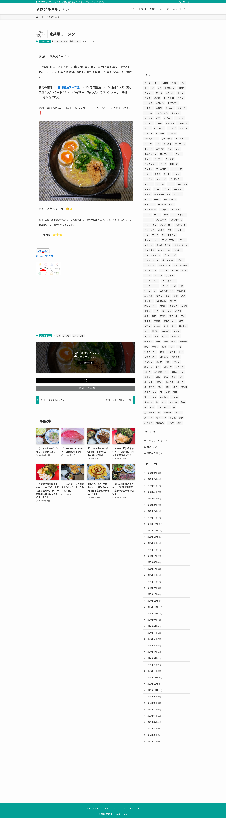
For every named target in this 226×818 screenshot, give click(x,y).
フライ (155, 234)
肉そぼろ (179, 366)
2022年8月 (153, 722)
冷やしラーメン (163, 295)
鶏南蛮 (173, 417)
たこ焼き (179, 118)
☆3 (56, 41)
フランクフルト (169, 240)
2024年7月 (153, 632)
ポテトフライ (168, 260)
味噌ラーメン (150, 305)
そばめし (168, 118)
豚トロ (180, 382)
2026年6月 (153, 485)
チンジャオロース (166, 204)
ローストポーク (151, 285)
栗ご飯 (155, 331)
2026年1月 (153, 517)
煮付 (146, 346)
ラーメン (63, 41)
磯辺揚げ (176, 356)
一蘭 (174, 285)
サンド (167, 174)
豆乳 (181, 376)
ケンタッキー (150, 163)
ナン (166, 214)
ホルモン (178, 250)
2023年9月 (153, 696)
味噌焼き (174, 305)
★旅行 (175, 82)
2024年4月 (153, 651)
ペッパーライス (163, 245)
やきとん (183, 128)
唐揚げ (147, 311)
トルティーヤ (150, 209)
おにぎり (148, 103)
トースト (175, 209)
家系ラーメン (75, 41)
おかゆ (157, 98)
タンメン (178, 194)
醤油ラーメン (150, 397)
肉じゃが (168, 366)
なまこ (147, 128)
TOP (88, 808)
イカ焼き (167, 143)
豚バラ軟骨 (149, 387)
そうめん (148, 118)
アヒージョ (167, 138)
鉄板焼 (175, 397)
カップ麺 (160, 148)
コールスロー (162, 169)
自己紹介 (97, 808)
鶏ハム (178, 412)
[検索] (188, 1)
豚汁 (168, 387)
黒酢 (179, 422)
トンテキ (164, 209)
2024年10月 (154, 613)
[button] (85, 380)
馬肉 (152, 407)
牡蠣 (162, 351)
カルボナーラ (166, 153)
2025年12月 (154, 523)
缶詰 (158, 366)
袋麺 (166, 376)
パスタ (161, 229)
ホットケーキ (164, 250)
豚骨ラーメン (150, 392)
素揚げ (176, 361)
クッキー (158, 158)
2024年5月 (153, 645)
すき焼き (175, 113)
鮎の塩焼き (149, 412)
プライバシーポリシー (130, 808)
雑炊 (164, 402)
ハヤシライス (176, 219)
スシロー (148, 184)
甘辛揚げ (172, 351)
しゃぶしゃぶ (162, 113)
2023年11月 (154, 683)
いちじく (170, 92)
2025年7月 (153, 555)
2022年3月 (153, 734)
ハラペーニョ (150, 224)
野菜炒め (164, 397)
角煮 (173, 376)
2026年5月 (153, 491)
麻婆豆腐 (160, 422)
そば (158, 118)
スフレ (171, 184)
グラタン (170, 158)
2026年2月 (153, 511)
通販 (175, 392)
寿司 (181, 321)
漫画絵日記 (154, 453)
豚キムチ (170, 382)
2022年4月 (153, 728)
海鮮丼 (147, 336)
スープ (147, 189)
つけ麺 (159, 123)
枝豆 (146, 331)
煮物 (164, 346)
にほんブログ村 (44, 256)
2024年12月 (154, 600)
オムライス (180, 143)
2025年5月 (153, 568)
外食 (152, 447)
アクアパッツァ (151, 138)
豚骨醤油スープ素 (69, 87)
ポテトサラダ (170, 255)
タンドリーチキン (162, 194)
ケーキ (163, 163)
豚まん (159, 382)
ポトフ (181, 260)
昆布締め (183, 326)
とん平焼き (182, 123)
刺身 (183, 295)
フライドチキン (169, 234)
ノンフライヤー (178, 214)
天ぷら (163, 316)
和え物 (184, 305)
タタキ (147, 194)
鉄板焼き (148, 402)
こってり (148, 113)
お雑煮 (159, 108)
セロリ (157, 189)
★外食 (165, 82)
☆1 (182, 82)
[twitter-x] (180, 1)
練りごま (148, 366)
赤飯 (168, 392)
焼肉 (166, 341)
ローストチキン (151, 280)
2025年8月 (153, 549)
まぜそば (172, 128)
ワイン (165, 285)
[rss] (184, 1)
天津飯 (147, 321)
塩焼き (178, 311)
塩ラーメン (167, 311)
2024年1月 (153, 670)
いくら (159, 92)
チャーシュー (170, 199)
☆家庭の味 (170, 87)
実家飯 (157, 321)
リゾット (170, 275)
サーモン (148, 179)
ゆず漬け (160, 133)
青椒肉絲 (173, 402)
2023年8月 (153, 702)
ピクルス (180, 229)
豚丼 (160, 387)
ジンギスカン (176, 179)
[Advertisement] (85, 302)
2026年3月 (153, 504)
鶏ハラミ (148, 417)
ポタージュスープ (152, 255)
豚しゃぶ (148, 382)
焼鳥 (173, 341)
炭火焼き (175, 336)
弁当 (166, 326)
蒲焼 (158, 376)
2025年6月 (153, 562)
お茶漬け (148, 108)
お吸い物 (160, 103)
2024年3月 (153, 658)
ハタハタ (148, 219)
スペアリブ (182, 184)
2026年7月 (153, 479)
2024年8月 (153, 626)
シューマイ (161, 179)
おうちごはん (45, 41)
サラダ (157, 174)
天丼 (183, 316)
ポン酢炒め (149, 265)
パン (170, 229)
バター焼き (149, 229)
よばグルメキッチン (52, 9)
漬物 (156, 336)
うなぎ (147, 98)
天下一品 (173, 316)
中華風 (147, 290)
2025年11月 (154, 530)
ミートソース (150, 270)
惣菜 (173, 326)
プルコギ (148, 245)
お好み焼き (173, 103)
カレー (179, 153)
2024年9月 (153, 619)
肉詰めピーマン (161, 371)
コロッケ (174, 163)
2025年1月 (153, 594)
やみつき (148, 133)
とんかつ (170, 123)
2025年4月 (153, 575)
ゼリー (167, 189)
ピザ (146, 234)
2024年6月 (153, 638)
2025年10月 (154, 536)
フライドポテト (151, 240)
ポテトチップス (151, 260)
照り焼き (183, 341)
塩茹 (154, 316)
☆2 (145, 87)
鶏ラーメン (161, 417)
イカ (158, 143)
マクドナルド (164, 265)
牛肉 (179, 346)
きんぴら (181, 108)
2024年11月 (154, 607)
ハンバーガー (166, 224)
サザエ (147, 174)
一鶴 (181, 285)
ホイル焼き (149, 250)
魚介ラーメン (164, 407)
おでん (180, 98)
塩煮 (146, 316)
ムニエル (164, 270)
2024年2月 (153, 664)
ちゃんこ (148, 123)
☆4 (159, 87)
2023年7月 (153, 709)
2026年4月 (153, 498)
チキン (147, 199)
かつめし (170, 108)
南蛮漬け (148, 300)
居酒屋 (147, 326)
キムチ (147, 158)
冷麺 (176, 295)
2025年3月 (153, 581)
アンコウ (148, 143)
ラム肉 (147, 275)
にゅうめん (159, 128)
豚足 (175, 387)
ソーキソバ (178, 189)
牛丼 (171, 346)
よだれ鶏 (172, 133)
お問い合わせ (111, 808)
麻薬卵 (171, 422)
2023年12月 (154, 677)
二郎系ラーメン (167, 290)
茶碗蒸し (148, 376)
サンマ (176, 174)
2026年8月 (153, 472)
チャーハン (149, 204)
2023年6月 (153, 715)
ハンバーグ (181, 224)
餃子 (183, 402)
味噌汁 (163, 305)
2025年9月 (153, 543)
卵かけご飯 (161, 300)
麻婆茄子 (148, 422)
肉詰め (147, 371)
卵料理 (173, 300)
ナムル (157, 214)
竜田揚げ (148, 361)
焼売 (158, 341)
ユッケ (184, 270)
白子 (181, 351)
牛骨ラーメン (150, 351)
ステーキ (160, 184)
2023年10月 (154, 690)
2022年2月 (153, 741)
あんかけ (148, 92)
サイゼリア (177, 169)
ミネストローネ (181, 265)
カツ (170, 148)
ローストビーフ (169, 280)
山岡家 (157, 326)
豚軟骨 (184, 387)
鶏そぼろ (168, 412)
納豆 (168, 361)
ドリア (147, 214)
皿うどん (164, 356)
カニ (177, 148)
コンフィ (148, 169)
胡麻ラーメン (178, 371)
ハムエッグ (161, 219)
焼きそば (148, 341)
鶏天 (181, 417)
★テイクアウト (151, 82)
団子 (156, 311)
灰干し (165, 336)
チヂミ (157, 199)
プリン (183, 240)
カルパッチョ (150, 153)
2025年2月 (153, 587)
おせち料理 (169, 98)
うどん (180, 92)
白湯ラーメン (150, 356)
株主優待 (166, 331)
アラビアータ (181, 138)
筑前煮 (159, 361)
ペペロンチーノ (181, 245)
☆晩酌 (181, 87)
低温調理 (181, 290)
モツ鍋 (175, 270)
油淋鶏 (176, 331)
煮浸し (155, 346)
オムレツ (148, 148)
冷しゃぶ (148, 295)
